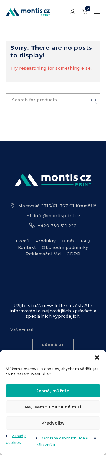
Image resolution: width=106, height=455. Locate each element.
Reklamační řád (43, 253)
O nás (68, 241)
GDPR (73, 253)
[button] (97, 357)
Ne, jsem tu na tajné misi (53, 407)
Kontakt (27, 247)
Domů (22, 241)
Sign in (72, 12)
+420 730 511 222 (57, 225)
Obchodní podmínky (65, 247)
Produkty (45, 241)
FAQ (85, 241)
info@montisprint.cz (57, 215)
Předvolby (53, 423)
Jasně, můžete (53, 391)
